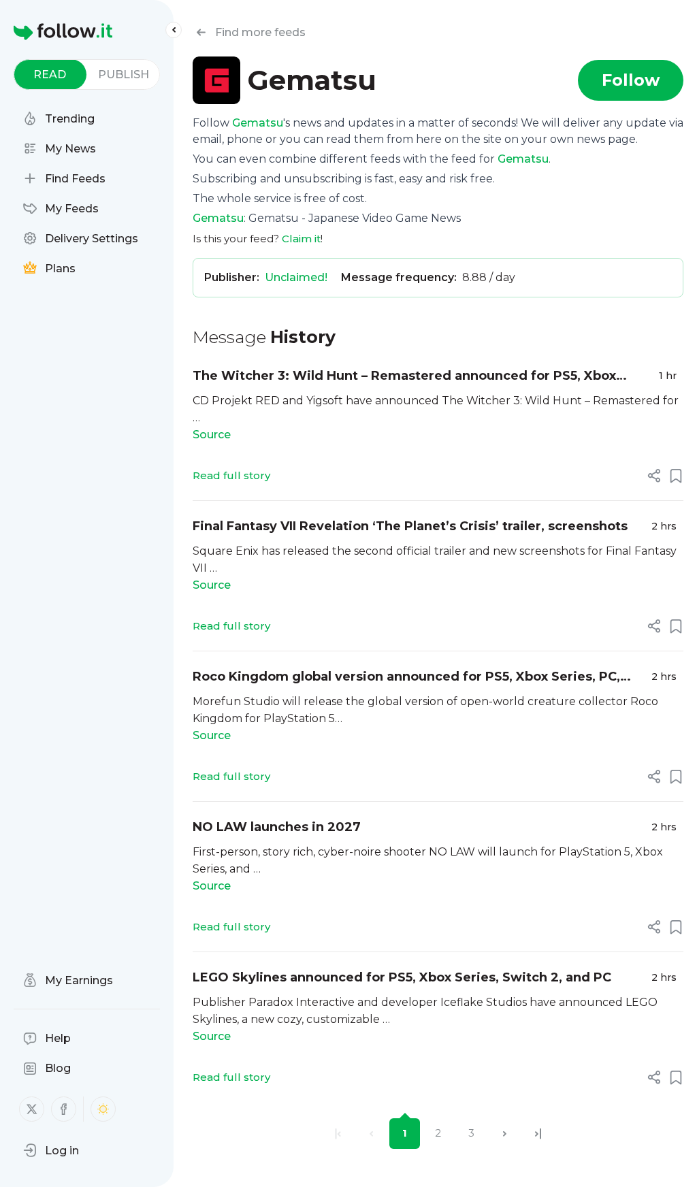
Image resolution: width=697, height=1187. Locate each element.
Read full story (231, 475)
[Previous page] (371, 1133)
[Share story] (654, 475)
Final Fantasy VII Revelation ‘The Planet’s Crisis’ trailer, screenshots (410, 526)
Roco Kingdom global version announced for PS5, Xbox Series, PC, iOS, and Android (406, 677)
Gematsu (257, 122)
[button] (51, 1150)
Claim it (301, 238)
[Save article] (675, 475)
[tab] (50, 74)
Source (212, 434)
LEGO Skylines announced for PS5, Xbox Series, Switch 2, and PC (402, 977)
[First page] (338, 1133)
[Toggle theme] (103, 1109)
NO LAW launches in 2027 (277, 826)
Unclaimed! (296, 277)
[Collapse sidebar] (173, 30)
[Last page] (538, 1133)
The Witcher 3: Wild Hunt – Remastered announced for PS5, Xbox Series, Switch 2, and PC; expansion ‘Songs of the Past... (404, 376)
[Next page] (504, 1133)
